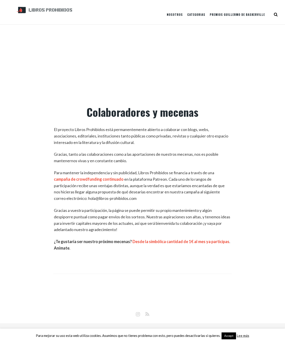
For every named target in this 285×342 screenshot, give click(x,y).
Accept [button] (228, 336)
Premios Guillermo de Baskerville (237, 14)
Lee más (243, 335)
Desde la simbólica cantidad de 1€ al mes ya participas (180, 241)
